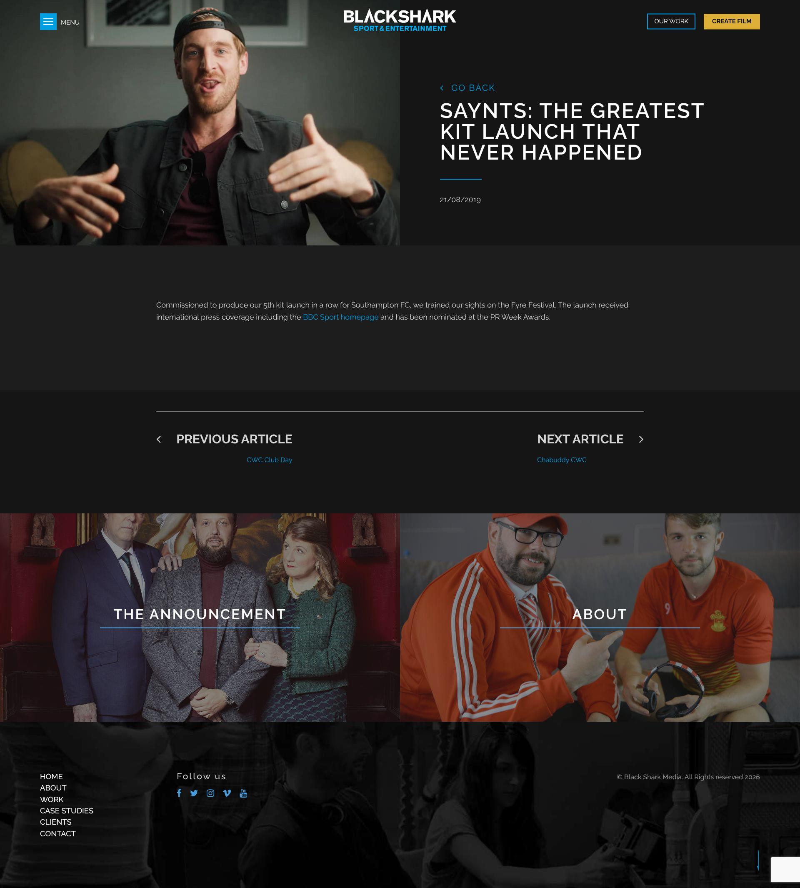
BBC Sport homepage (341, 317)
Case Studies (66, 811)
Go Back (471, 87)
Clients (56, 822)
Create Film (732, 21)
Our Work (671, 21)
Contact (58, 834)
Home (51, 777)
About (53, 788)
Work (52, 799)
